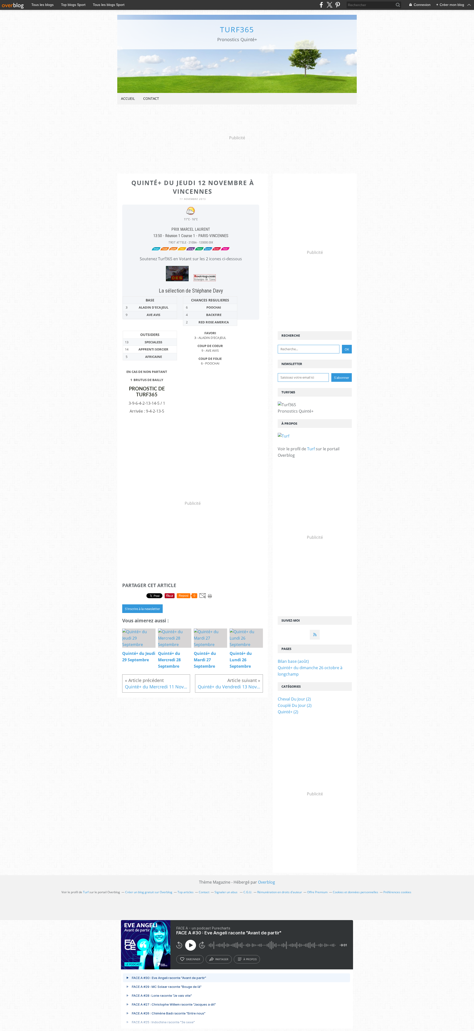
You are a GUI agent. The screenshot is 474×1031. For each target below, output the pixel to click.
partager (221, 959)
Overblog (266, 882)
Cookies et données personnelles (355, 892)
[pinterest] (338, 5)
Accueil (128, 98)
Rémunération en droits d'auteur (279, 892)
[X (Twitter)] (329, 5)
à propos (250, 959)
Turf (311, 449)
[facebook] (321, 5)
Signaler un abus (226, 892)
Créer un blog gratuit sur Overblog (148, 892)
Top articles (186, 892)
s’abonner (193, 959)
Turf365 (237, 29)
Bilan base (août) (293, 661)
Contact (151, 98)
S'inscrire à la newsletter (142, 609)
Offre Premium (317, 892)
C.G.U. (247, 892)
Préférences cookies (397, 892)
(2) (294, 699)
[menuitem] (127, 99)
